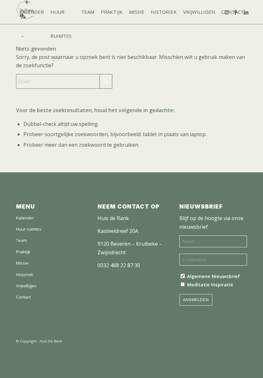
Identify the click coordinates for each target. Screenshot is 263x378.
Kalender (25, 218)
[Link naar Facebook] (239, 12)
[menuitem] (31, 12)
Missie (22, 263)
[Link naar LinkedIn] (248, 12)
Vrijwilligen (26, 286)
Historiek (24, 274)
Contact (23, 297)
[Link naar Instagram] (229, 12)
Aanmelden (196, 300)
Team (21, 240)
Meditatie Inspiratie (209, 284)
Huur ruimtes (28, 229)
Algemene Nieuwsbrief (213, 276)
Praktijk (23, 252)
